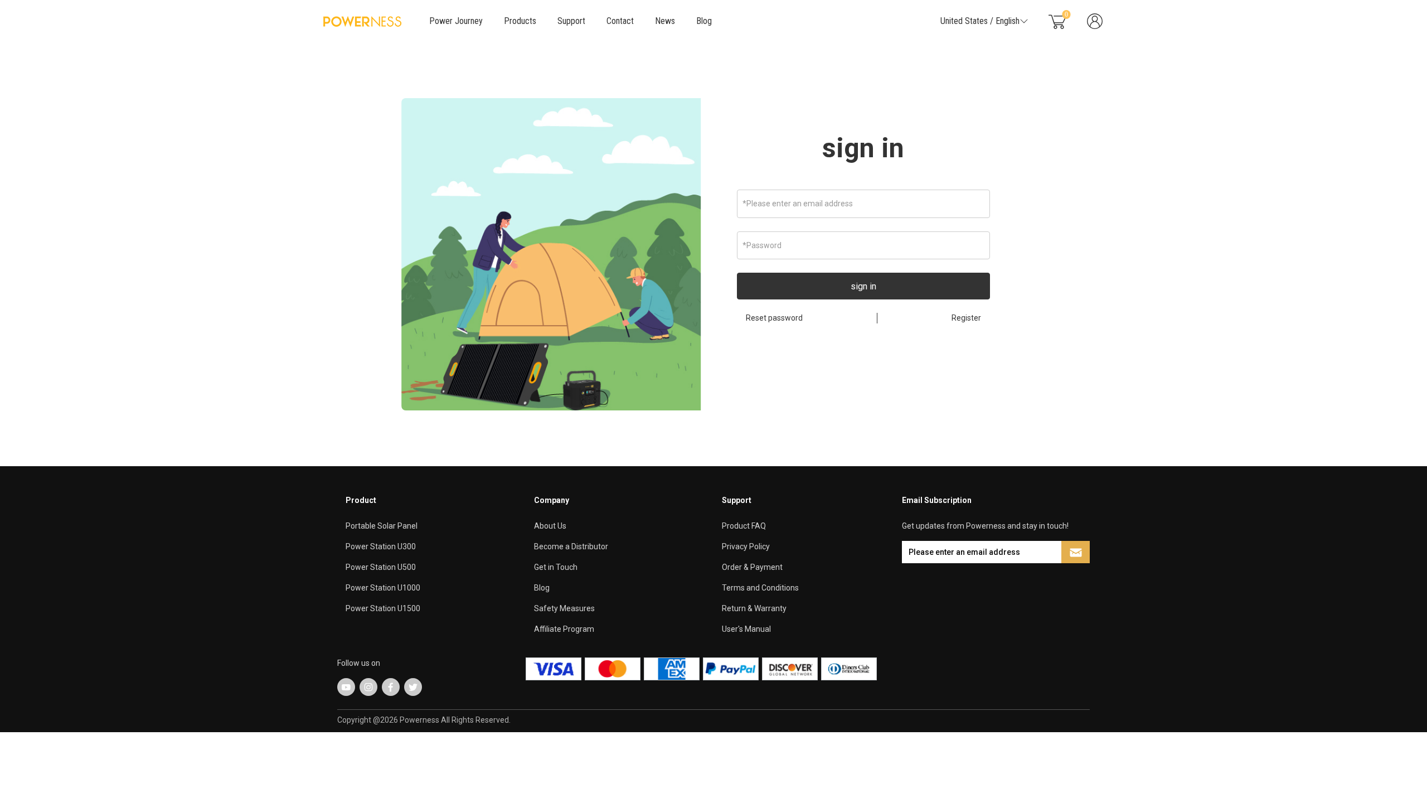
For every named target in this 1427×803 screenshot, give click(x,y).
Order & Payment (752, 567)
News (665, 21)
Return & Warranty (754, 608)
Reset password (774, 317)
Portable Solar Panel (382, 525)
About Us (550, 525)
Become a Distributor (571, 546)
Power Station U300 (381, 546)
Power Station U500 (381, 567)
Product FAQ (744, 525)
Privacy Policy (746, 546)
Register (966, 317)
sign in (863, 148)
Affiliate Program (564, 629)
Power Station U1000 (383, 587)
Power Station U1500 (383, 608)
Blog (704, 21)
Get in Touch (555, 567)
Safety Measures (564, 608)
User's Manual (746, 629)
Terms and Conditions (760, 587)
